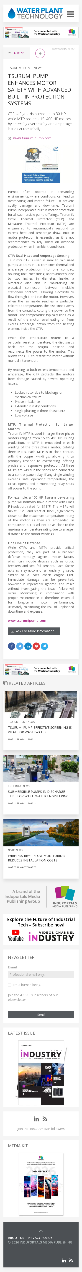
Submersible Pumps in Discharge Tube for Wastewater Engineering (38, 793)
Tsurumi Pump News (25, 68)
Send (41, 1014)
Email (12, 967)
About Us (16, 1238)
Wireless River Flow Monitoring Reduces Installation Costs (36, 857)
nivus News (15, 850)
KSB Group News (19, 786)
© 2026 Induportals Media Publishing (40, 1242)
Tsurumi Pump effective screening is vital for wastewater (40, 729)
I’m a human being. (27, 985)
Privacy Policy (40, 1238)
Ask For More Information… (35, 631)
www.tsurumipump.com (32, 138)
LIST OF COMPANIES (23, 1247)
